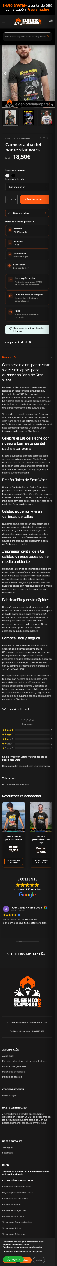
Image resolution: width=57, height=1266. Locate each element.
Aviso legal (8, 1056)
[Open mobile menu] (4, 22)
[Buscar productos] (48, 36)
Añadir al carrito (34, 199)
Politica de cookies (12, 1077)
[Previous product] (40, 138)
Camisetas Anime (11, 1204)
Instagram (8, 1147)
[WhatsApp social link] (26, 342)
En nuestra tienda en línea (16, 645)
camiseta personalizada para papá (41, 839)
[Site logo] (27, 21)
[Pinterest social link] (22, 342)
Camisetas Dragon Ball (14, 1210)
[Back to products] (44, 138)
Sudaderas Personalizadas (17, 1222)
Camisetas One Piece (13, 1216)
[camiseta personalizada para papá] (41, 817)
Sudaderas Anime (11, 1228)
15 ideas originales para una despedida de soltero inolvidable (25, 1173)
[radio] (7, 175)
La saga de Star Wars (14, 387)
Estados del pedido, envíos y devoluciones (24, 1061)
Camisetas (25, 138)
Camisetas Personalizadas (16, 1186)
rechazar (25, 1260)
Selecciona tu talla (14, 179)
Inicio (7, 138)
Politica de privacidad (13, 1071)
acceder (13, 766)
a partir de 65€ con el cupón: (27, 7)
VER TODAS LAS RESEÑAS (27, 954)
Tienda (15, 138)
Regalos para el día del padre (17, 1192)
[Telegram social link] (30, 342)
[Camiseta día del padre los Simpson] (13, 817)
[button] (13, 1259)
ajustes (38, 1251)
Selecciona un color (15, 170)
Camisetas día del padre (15, 1198)
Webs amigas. (9, 1095)
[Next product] (47, 138)
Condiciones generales (14, 1066)
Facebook (7, 1152)
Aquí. (43, 1123)
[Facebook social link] (18, 342)
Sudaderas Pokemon (13, 1234)
